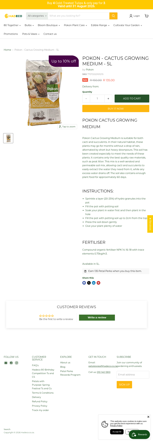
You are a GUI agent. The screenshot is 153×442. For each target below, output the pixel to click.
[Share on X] (89, 283)
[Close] (148, 416)
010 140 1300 (103, 372)
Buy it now (116, 108)
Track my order (40, 410)
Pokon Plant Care (74, 25)
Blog (62, 366)
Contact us (50, 34)
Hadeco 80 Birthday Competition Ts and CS (43, 373)
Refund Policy (39, 401)
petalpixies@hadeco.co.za (102, 366)
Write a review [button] (97, 317)
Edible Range (99, 25)
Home (7, 50)
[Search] (113, 15)
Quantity (87, 92)
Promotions (11, 34)
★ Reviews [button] (150, 223)
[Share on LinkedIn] (93, 283)
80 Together (11, 25)
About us (65, 362)
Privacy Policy (39, 405)
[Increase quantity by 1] (108, 99)
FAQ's (35, 365)
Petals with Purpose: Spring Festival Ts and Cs (42, 385)
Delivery (36, 397)
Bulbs (28, 25)
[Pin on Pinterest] (98, 283)
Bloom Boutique (48, 25)
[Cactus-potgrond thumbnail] (8, 138)
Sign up (124, 384)
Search (7, 429)
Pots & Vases (30, 34)
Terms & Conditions (42, 392)
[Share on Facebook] (84, 283)
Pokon (90, 69)
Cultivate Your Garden (126, 25)
